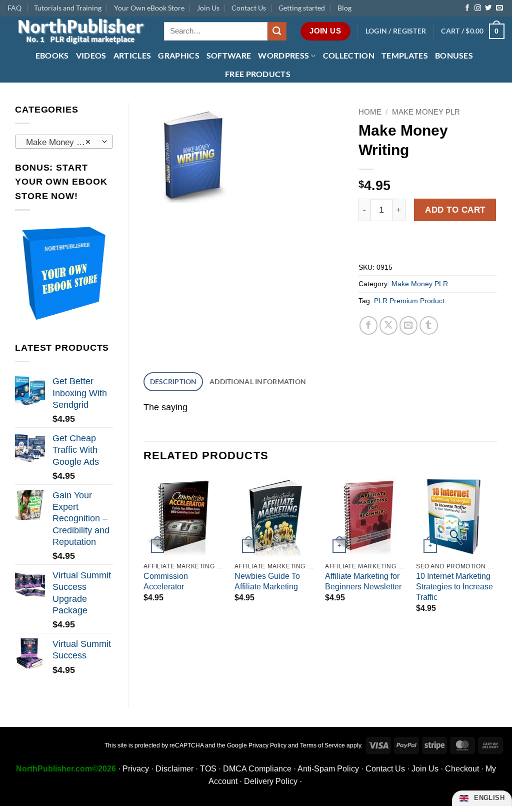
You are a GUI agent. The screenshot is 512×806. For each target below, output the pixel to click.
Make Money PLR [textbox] (59, 142)
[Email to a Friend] (409, 325)
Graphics (179, 55)
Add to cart (455, 210)
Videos (91, 55)
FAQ (15, 8)
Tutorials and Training (68, 8)
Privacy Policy (267, 745)
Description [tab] (173, 381)
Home (370, 112)
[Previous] (144, 553)
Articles (133, 55)
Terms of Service (322, 745)
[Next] (496, 553)
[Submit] (277, 31)
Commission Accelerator (166, 581)
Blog (345, 8)
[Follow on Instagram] (477, 8)
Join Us (208, 8)
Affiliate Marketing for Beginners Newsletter (363, 581)
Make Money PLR (426, 112)
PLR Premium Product (409, 301)
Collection (348, 55)
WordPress (283, 55)
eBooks (52, 55)
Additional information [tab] (258, 381)
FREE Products (257, 74)
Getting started (301, 8)
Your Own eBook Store (149, 8)
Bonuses (454, 55)
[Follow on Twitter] (488, 8)
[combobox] (64, 142)
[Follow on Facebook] (467, 8)
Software (229, 55)
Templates (405, 55)
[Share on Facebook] (369, 325)
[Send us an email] (499, 8)
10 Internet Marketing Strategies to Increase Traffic (454, 586)
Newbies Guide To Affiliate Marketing (267, 581)
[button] (396, 31)
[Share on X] (389, 325)
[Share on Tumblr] (429, 325)
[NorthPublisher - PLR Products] (78, 31)
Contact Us (249, 8)
